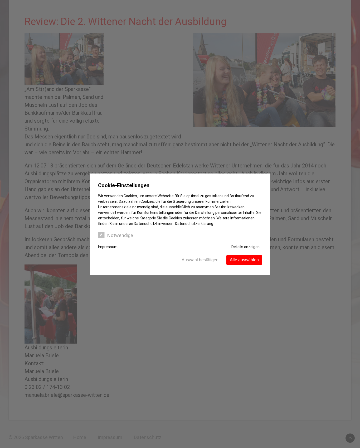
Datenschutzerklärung (194, 223)
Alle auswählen (244, 260)
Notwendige (120, 235)
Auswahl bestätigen (200, 260)
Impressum (108, 247)
